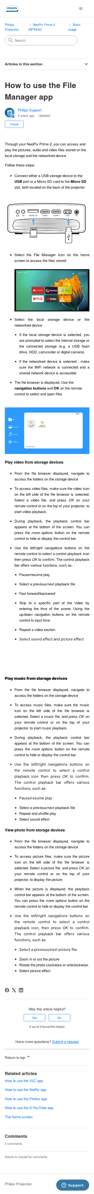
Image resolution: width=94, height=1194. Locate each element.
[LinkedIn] (21, 990)
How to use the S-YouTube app (29, 1107)
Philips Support (29, 109)
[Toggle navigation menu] (80, 9)
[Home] (12, 8)
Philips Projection (12, 27)
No (59, 1018)
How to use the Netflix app (25, 1089)
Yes (34, 1018)
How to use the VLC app (24, 1080)
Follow (14, 124)
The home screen (19, 1116)
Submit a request (65, 1041)
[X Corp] (14, 990)
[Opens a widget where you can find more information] (72, 1186)
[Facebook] (7, 990)
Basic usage (74, 27)
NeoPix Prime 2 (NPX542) (41, 27)
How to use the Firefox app (26, 1098)
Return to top (15, 1057)
